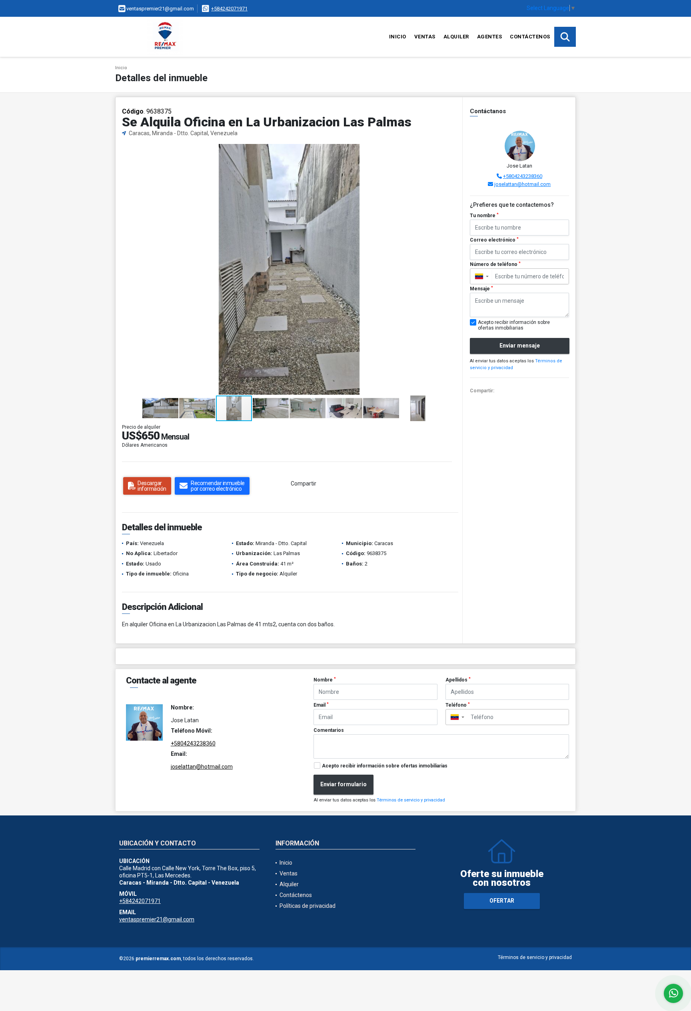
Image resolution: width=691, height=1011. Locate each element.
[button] (449, 151)
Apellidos (458, 680)
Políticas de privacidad (308, 906)
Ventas (424, 37)
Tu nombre (484, 215)
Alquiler (456, 37)
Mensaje (481, 289)
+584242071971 (229, 9)
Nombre (325, 680)
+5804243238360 (522, 176)
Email (321, 705)
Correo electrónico (494, 240)
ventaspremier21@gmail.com (156, 919)
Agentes (489, 37)
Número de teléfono (495, 264)
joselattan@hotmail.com (522, 184)
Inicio (397, 37)
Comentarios (329, 730)
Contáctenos (530, 37)
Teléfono (457, 705)
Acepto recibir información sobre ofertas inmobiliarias (384, 766)
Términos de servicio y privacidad (411, 800)
